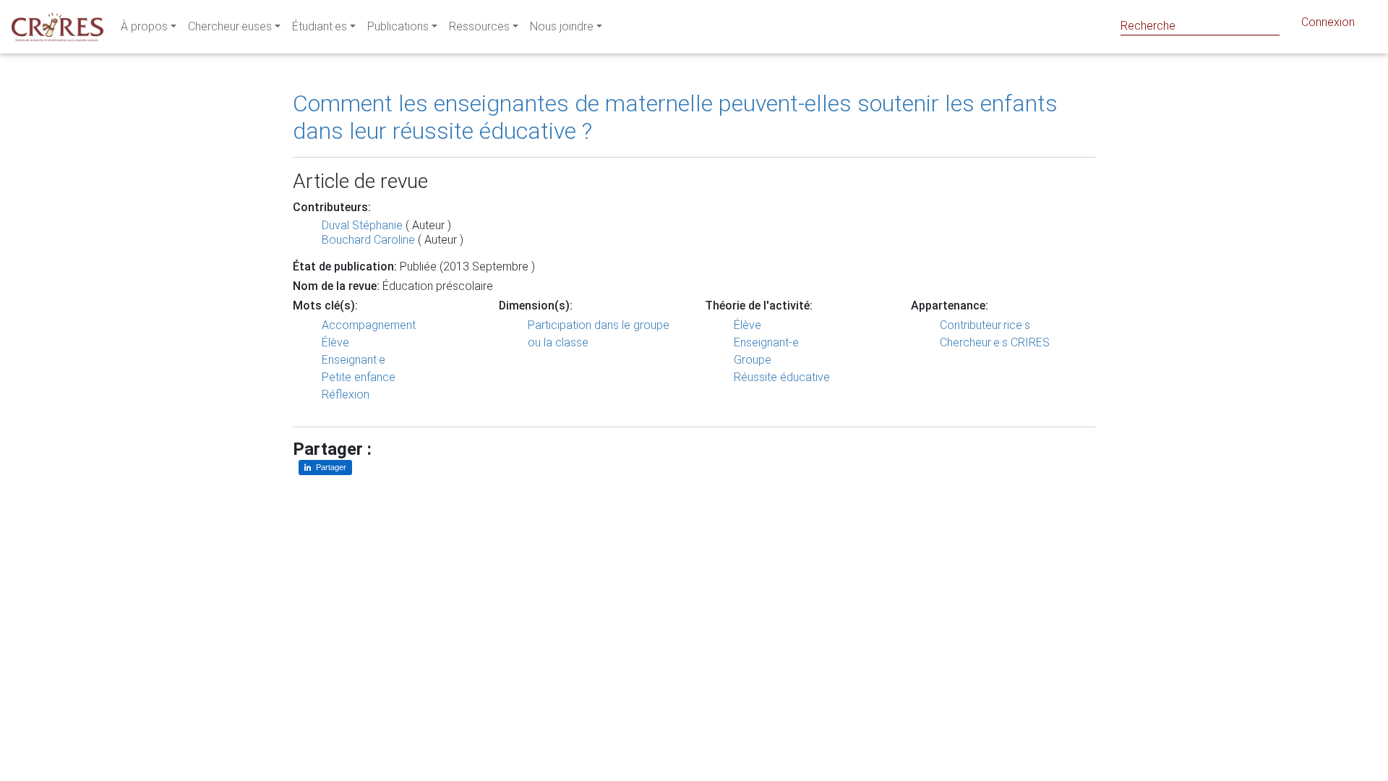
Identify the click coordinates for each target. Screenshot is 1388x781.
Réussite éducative (782, 377)
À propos (144, 26)
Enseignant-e (766, 342)
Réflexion (345, 394)
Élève (335, 342)
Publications (398, 26)
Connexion (1328, 22)
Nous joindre (562, 26)
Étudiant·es (319, 26)
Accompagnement (369, 325)
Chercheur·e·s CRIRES (995, 342)
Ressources (479, 26)
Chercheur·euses (230, 26)
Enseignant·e (353, 360)
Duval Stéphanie (362, 225)
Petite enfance (358, 377)
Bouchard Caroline (368, 240)
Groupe (752, 360)
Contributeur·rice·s (985, 325)
